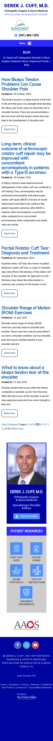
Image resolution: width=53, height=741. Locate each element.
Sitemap (35, 684)
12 (2, 428)
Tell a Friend (7, 687)
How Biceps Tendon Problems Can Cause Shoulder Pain (21, 84)
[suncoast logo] (20, 25)
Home (4, 684)
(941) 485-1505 (29, 35)
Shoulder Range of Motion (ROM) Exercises (25, 310)
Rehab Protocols (16, 581)
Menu (22, 43)
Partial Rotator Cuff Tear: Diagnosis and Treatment (25, 250)
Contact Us (21, 687)
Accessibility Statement (40, 687)
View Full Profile (28, 516)
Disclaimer (14, 684)
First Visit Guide (16, 559)
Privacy (25, 684)
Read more (9, 129)
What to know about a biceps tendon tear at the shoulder (25, 372)
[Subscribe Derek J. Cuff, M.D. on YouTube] (35, 645)
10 (44, 424)
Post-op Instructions (36, 581)
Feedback (46, 684)
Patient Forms (36, 559)
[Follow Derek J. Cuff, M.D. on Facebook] (17, 645)
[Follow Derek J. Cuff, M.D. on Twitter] (26, 645)
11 (47, 424)
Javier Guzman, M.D (26, 675)
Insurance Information (26, 603)
